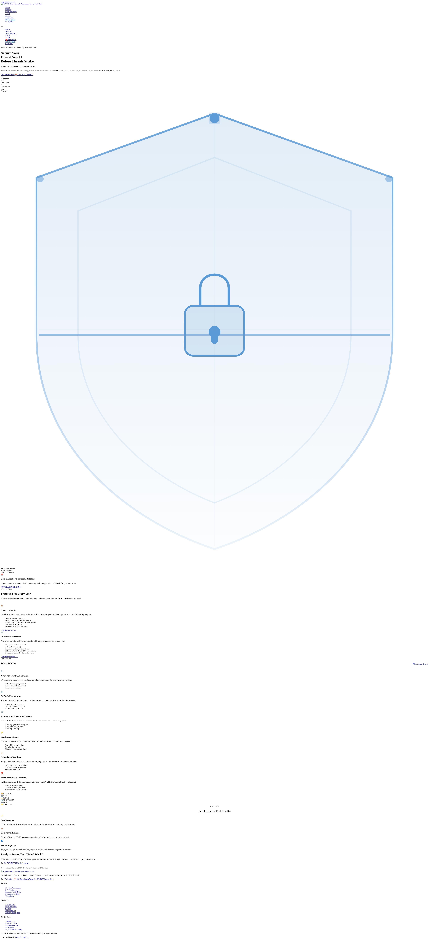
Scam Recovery (11, 12)
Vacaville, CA (10, 921)
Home (7, 8)
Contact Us (9, 22)
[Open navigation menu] (2, 26)
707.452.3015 (6, 587)
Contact (8, 909)
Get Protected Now (8, 75)
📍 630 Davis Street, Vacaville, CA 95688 (29, 879)
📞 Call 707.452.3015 (9, 863)
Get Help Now (16, 587)
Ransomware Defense (13, 892)
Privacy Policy (10, 911)
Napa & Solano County (13, 930)
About (7, 14)
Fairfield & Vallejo (11, 923)
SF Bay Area (10, 927)
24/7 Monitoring (11, 890)
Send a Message (23, 863)
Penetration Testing (12, 894)
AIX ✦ (8, 16)
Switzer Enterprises (21, 937)
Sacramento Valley (12, 925)
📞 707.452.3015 (7, 879)
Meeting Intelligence (12, 913)
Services (8, 10)
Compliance (9, 896)
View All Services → (420, 664)
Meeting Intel (10, 20)
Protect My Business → (9, 657)
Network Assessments (13, 888)
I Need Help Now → (8, 630)
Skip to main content (8, 2)
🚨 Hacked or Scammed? (24, 75)
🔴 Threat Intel (10, 40)
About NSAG (10, 905)
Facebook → (49, 879)
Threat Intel (9, 18)
